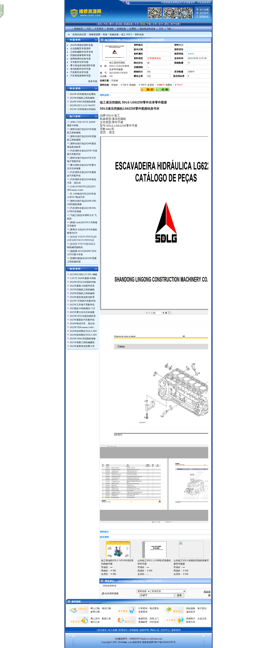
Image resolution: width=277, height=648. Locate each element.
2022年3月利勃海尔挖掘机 (83, 109)
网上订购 (95, 608)
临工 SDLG (126, 34)
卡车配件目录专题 (79, 62)
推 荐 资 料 (75, 269)
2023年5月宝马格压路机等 (83, 316)
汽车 (105, 24)
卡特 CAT (75, 122)
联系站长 (204, 16)
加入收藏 (204, 9)
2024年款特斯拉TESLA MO (83, 331)
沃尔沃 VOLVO (78, 244)
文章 (154, 24)
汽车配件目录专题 (79, 72)
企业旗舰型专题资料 (80, 48)
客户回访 (202, 608)
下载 (148, 24)
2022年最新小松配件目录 (82, 285)
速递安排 (142, 618)
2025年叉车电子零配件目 (82, 304)
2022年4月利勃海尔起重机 (83, 94)
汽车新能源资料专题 (80, 75)
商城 (142, 24)
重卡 (111, 24)
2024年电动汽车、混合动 (82, 323)
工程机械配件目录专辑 (81, 52)
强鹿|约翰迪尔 (77, 258)
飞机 (72, 215)
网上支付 (95, 618)
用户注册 (175, 24)
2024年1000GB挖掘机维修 (83, 101)
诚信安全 (190, 611)
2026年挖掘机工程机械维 (82, 293)
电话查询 (154, 608)
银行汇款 (95, 622)
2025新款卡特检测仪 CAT (82, 308)
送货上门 (154, 618)
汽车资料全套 (77, 150)
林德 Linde (75, 222)
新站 (167, 24)
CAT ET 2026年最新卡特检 (83, 278)
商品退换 (190, 608)
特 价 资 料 (75, 88)
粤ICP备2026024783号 (165, 642)
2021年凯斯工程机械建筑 (82, 342)
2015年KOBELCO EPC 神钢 (83, 274)
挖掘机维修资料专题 (80, 55)
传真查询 (142, 611)
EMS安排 (154, 622)
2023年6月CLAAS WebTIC (83, 105)
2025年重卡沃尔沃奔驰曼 (82, 312)
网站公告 (154, 630)
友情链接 (133, 630)
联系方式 (190, 622)
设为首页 (204, 13)
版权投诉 (176, 630)
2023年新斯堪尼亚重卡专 (82, 346)
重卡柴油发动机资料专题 (82, 65)
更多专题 (92, 81)
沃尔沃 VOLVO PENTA (81, 236)
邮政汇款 (106, 618)
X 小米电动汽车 (78, 193)
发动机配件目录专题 (80, 69)
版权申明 (144, 630)
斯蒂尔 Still (75, 229)
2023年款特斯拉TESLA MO (83, 335)
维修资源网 (94, 34)
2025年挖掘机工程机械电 (82, 98)
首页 (99, 24)
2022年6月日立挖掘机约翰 (83, 282)
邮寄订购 (95, 611)
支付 (160, 24)
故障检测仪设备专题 (80, 58)
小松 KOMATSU (78, 186)
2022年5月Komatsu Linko (82, 327)
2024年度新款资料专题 (81, 45)
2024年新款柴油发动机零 (82, 297)
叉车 (136, 24)
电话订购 (106, 608)
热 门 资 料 (75, 116)
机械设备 (128, 24)
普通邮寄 (142, 622)
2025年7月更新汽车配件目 (83, 301)
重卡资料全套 (77, 165)
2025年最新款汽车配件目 (82, 319)
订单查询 (142, 608)
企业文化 (202, 618)
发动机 (119, 24)
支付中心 (165, 630)
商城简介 (190, 618)
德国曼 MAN (76, 251)
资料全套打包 (77, 129)
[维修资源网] (85, 20)
